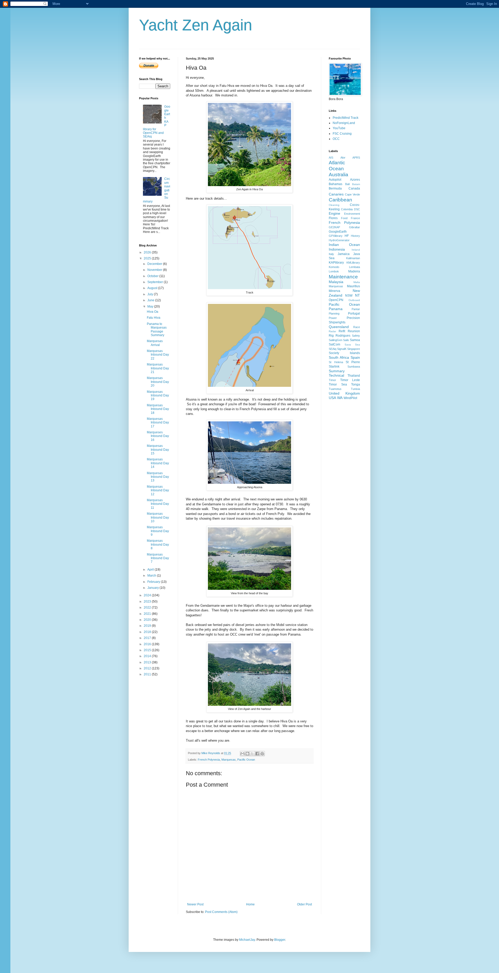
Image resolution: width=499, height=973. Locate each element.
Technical (336, 375)
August (152, 288)
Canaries (336, 194)
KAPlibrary (336, 262)
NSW (348, 295)
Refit (342, 331)
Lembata (354, 267)
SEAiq (332, 348)
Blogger (279, 940)
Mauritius (353, 286)
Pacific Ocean (246, 759)
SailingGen (335, 340)
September (155, 282)
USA (332, 398)
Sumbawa (353, 366)
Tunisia (355, 388)
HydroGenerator (339, 240)
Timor (332, 380)
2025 (148, 258)
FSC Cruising (342, 133)
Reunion (354, 331)
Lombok (334, 271)
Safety (356, 335)
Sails (346, 340)
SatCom (334, 344)
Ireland (356, 249)
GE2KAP (334, 227)
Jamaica (344, 254)
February (154, 582)
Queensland (339, 327)
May (150, 306)
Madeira (354, 271)
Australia (338, 174)
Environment (352, 213)
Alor (342, 157)
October (153, 276)
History (355, 235)
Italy (331, 254)
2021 (148, 614)
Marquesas (228, 759)
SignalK (341, 348)
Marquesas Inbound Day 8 (158, 544)
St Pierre (353, 362)
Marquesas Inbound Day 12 (158, 490)
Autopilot (335, 179)
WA (340, 398)
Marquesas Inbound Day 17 (158, 422)
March (152, 575)
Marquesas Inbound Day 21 (158, 368)
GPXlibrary (336, 235)
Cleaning (334, 205)
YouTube (339, 128)
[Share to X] (252, 753)
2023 (148, 601)
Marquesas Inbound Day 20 (158, 381)
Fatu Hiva (153, 317)
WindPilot (350, 398)
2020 (148, 620)
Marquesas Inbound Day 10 (158, 517)
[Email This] (242, 753)
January (153, 588)
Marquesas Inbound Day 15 (158, 449)
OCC (336, 139)
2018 (148, 632)
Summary (337, 371)
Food (344, 218)
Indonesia (337, 249)
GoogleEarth (338, 231)
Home (250, 904)
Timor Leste (350, 380)
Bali (347, 184)
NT (357, 295)
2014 (148, 656)
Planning (334, 313)
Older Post (304, 904)
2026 (148, 252)
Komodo (334, 267)
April (151, 569)
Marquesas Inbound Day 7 (158, 558)
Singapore (353, 348)
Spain (355, 357)
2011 (148, 674)
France (355, 218)
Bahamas (335, 184)
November (155, 270)
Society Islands (344, 353)
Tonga (355, 384)
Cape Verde (352, 194)
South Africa (339, 357)
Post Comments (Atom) (221, 912)
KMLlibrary (353, 262)
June (151, 300)
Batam (356, 184)
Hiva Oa (152, 312)
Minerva (334, 291)
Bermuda (335, 188)
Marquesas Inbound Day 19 (158, 395)
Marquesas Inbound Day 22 (158, 354)
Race (356, 327)
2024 (148, 595)
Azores (355, 179)
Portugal (354, 313)
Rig (331, 335)
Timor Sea (338, 384)
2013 (148, 662)
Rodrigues (343, 335)
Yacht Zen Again (195, 25)
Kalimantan (353, 258)
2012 (148, 668)
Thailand (353, 375)
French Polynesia (209, 759)
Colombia (347, 209)
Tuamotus (335, 388)
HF (347, 236)
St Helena (336, 362)
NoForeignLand (344, 123)
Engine (334, 213)
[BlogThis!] (247, 753)
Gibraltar (354, 227)
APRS (356, 157)
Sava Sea (352, 344)
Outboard (354, 300)
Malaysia (336, 282)
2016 (148, 644)
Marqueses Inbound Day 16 (158, 436)
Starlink (334, 366)
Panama (336, 309)
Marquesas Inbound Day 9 (158, 531)
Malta (356, 282)
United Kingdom (344, 393)
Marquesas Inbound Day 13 (158, 476)
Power (333, 317)
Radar (332, 331)
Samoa (355, 340)
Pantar (356, 309)
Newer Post (195, 904)
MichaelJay (247, 940)
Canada (354, 188)
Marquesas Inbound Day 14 (158, 463)
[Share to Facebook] (257, 753)
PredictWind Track (345, 118)
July (150, 294)
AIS (331, 157)
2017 (148, 638)
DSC (357, 209)
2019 (148, 626)
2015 (148, 650)
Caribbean (340, 200)
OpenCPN (336, 300)
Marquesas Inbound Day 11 (158, 504)
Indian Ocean (344, 245)
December (155, 264)
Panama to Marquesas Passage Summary (157, 329)
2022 (148, 607)
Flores (333, 218)
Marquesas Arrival (155, 343)
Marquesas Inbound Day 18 (158, 409)
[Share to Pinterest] (262, 753)
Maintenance (343, 276)
